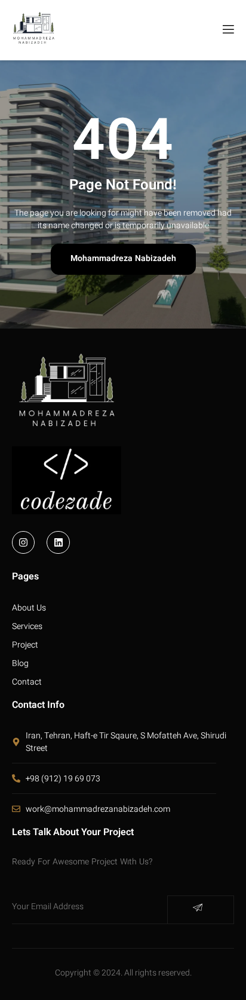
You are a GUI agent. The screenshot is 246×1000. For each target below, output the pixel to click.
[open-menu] (227, 30)
